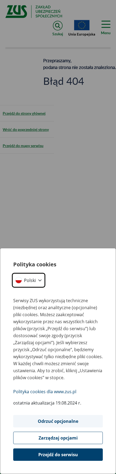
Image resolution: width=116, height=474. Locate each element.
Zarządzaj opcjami (58, 438)
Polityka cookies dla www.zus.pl (44, 392)
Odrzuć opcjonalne (58, 421)
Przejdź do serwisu (58, 455)
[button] (28, 280)
